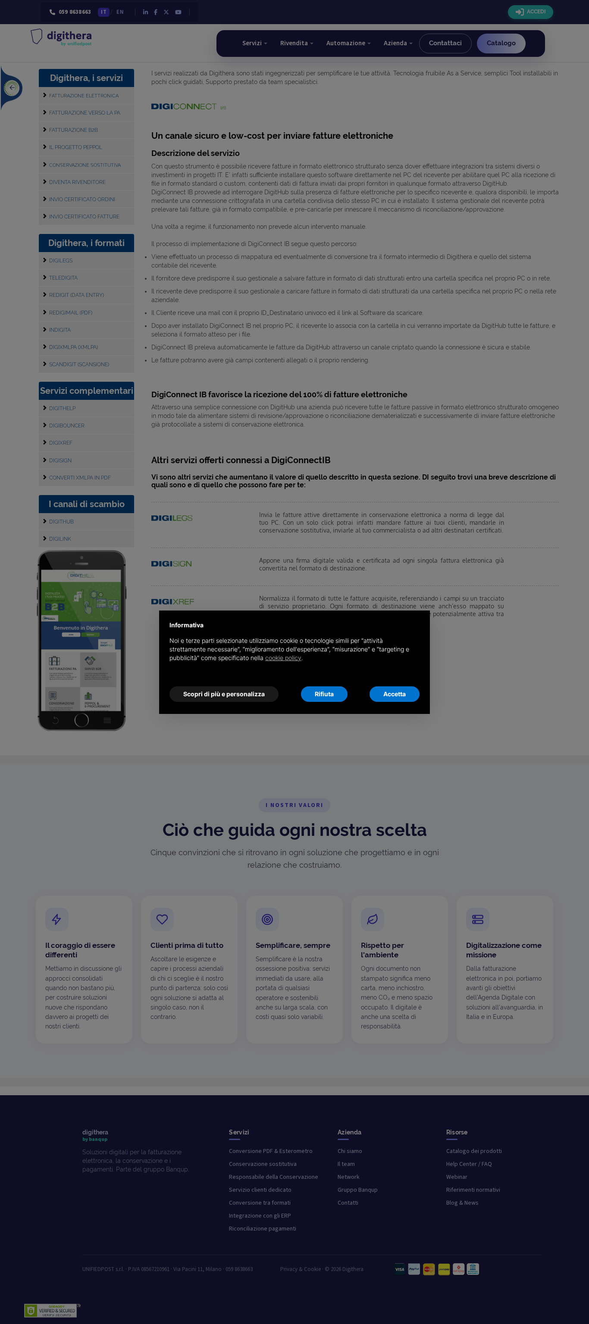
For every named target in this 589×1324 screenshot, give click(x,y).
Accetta (394, 694)
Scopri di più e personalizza (224, 694)
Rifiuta (324, 694)
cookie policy (283, 657)
